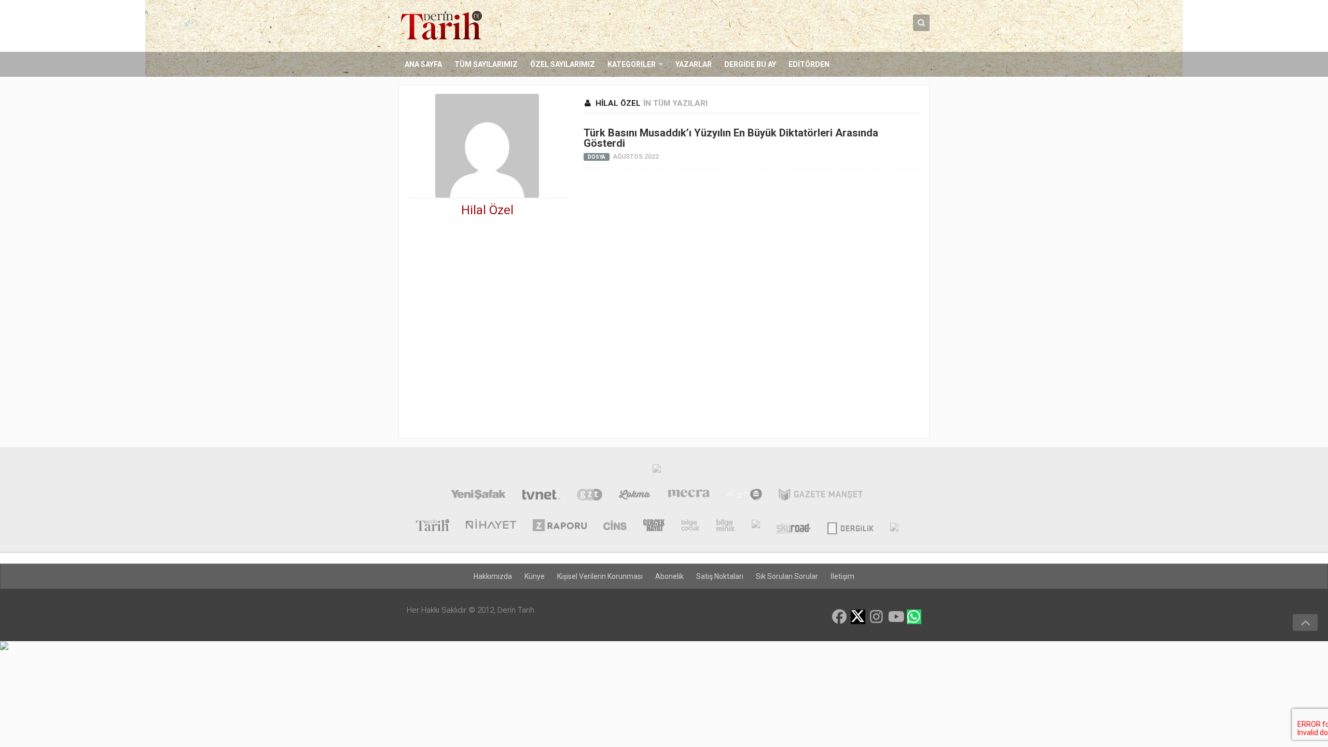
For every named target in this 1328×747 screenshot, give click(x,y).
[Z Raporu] (560, 526)
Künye (534, 576)
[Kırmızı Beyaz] (756, 526)
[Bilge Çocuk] (690, 526)
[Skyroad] (793, 526)
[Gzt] (589, 496)
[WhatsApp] (914, 617)
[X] (858, 617)
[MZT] (744, 496)
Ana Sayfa (423, 64)
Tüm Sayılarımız (486, 64)
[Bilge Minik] (726, 526)
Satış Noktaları (719, 576)
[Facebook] (839, 617)
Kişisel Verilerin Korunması (600, 576)
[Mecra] (689, 496)
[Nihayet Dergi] (491, 526)
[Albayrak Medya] (657, 471)
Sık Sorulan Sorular (787, 576)
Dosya (596, 157)
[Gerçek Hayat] (654, 526)
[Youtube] (895, 617)
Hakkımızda (493, 576)
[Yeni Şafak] (478, 496)
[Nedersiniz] (894, 526)
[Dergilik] (850, 526)
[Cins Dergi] (615, 526)
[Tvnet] (541, 496)
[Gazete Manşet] (821, 496)
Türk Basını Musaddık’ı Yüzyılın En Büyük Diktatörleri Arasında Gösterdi (731, 138)
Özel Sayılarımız (562, 64)
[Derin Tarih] (432, 526)
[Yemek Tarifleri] (635, 496)
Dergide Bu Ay (750, 64)
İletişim (842, 576)
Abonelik (669, 576)
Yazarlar (693, 64)
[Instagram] (876, 617)
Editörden (809, 64)
